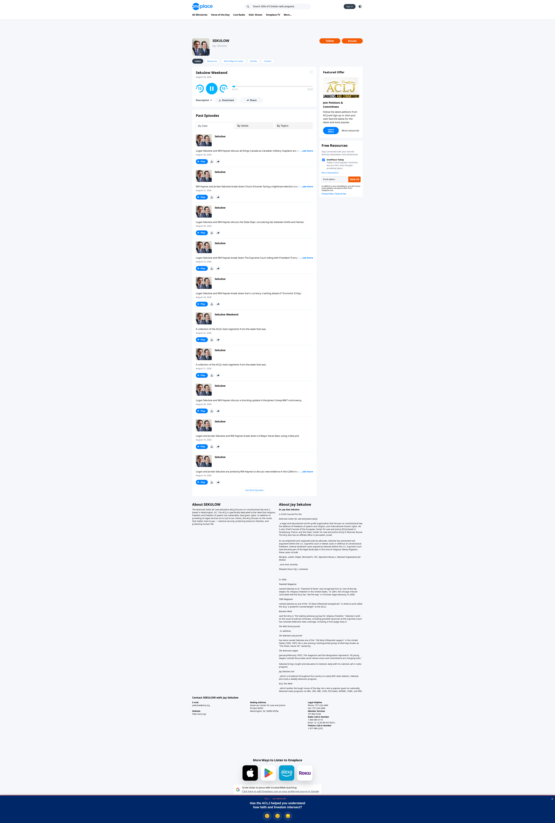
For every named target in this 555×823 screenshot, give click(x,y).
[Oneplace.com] (202, 6)
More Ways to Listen (233, 61)
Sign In (349, 6)
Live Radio (239, 14)
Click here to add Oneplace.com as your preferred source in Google (280, 791)
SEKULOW (220, 40)
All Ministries (199, 14)
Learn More (331, 130)
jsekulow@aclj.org (201, 705)
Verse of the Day (220, 14)
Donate (352, 41)
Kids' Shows (255, 14)
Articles (253, 61)
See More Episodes (254, 490)
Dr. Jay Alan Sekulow (289, 509)
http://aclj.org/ (199, 714)
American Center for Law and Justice (213, 509)
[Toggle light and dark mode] (360, 6)
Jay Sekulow (219, 45)
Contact (267, 61)
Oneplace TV (273, 14)
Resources (212, 61)
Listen (198, 61)
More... (288, 14)
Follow (330, 41)
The (194, 509)
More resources (350, 130)
